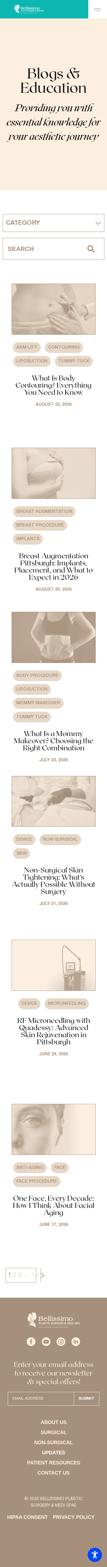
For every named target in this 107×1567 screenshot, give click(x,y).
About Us (54, 1422)
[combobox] (40, 249)
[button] (98, 9)
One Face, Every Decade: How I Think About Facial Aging (54, 1205)
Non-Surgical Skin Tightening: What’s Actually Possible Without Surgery (53, 880)
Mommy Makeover (38, 703)
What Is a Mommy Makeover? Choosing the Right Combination (53, 740)
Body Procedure (37, 676)
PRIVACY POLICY (74, 1517)
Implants (28, 539)
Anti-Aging (29, 1168)
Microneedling (67, 1004)
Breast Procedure (40, 525)
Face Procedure (36, 1181)
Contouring (64, 347)
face (59, 1168)
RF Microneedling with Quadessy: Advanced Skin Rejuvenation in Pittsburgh (53, 1031)
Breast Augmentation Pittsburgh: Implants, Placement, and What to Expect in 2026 (53, 566)
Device (24, 839)
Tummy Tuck (73, 361)
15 (35, 1275)
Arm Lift (26, 347)
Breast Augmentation (44, 512)
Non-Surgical (60, 839)
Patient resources (53, 1463)
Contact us (53, 1473)
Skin (21, 853)
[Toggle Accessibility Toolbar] (95, 1555)
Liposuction (32, 361)
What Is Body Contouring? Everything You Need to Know (53, 384)
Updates (53, 1453)
